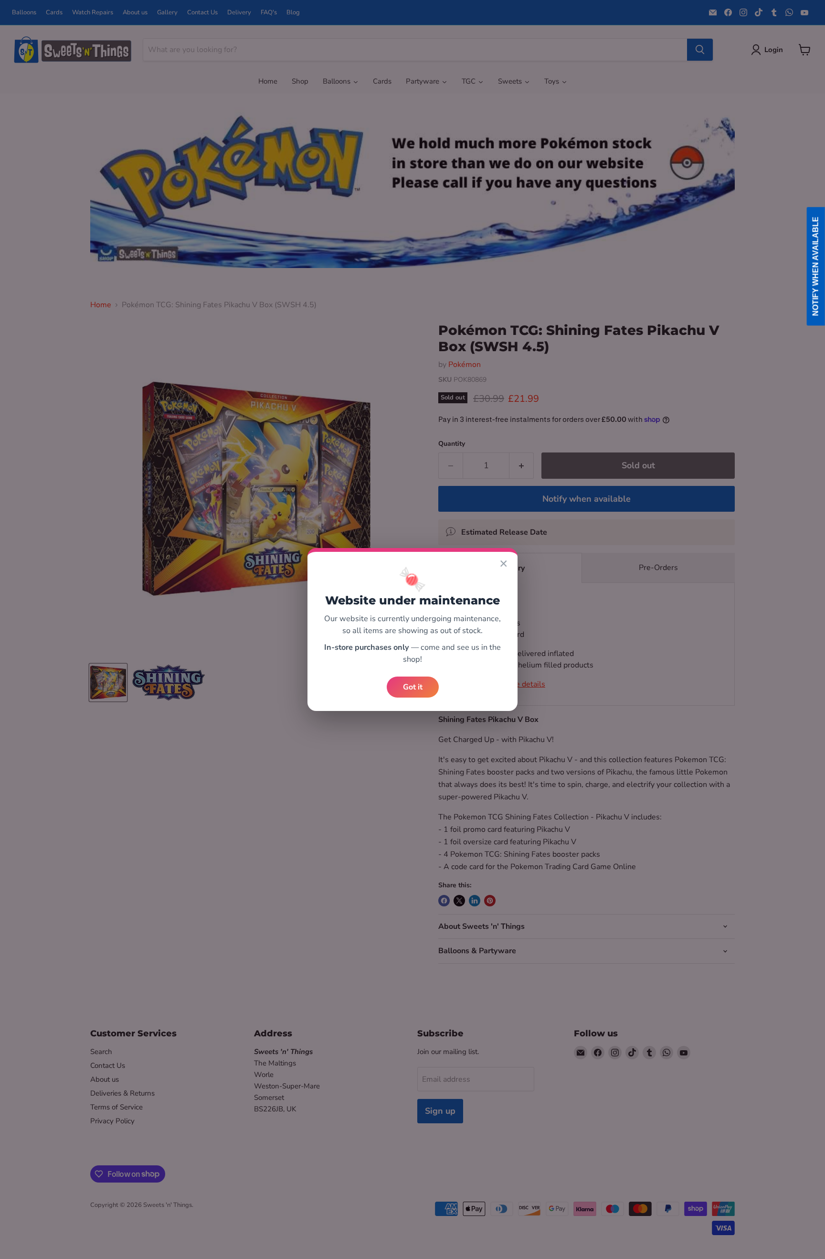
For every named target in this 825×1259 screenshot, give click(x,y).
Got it (413, 687)
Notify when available (816, 266)
